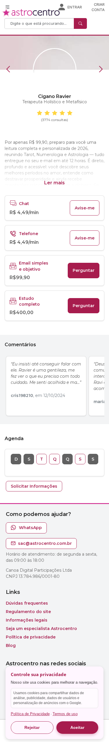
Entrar (74, 7)
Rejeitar (32, 727)
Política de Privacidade (30, 714)
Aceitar (77, 727)
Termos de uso (65, 714)
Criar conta (98, 7)
